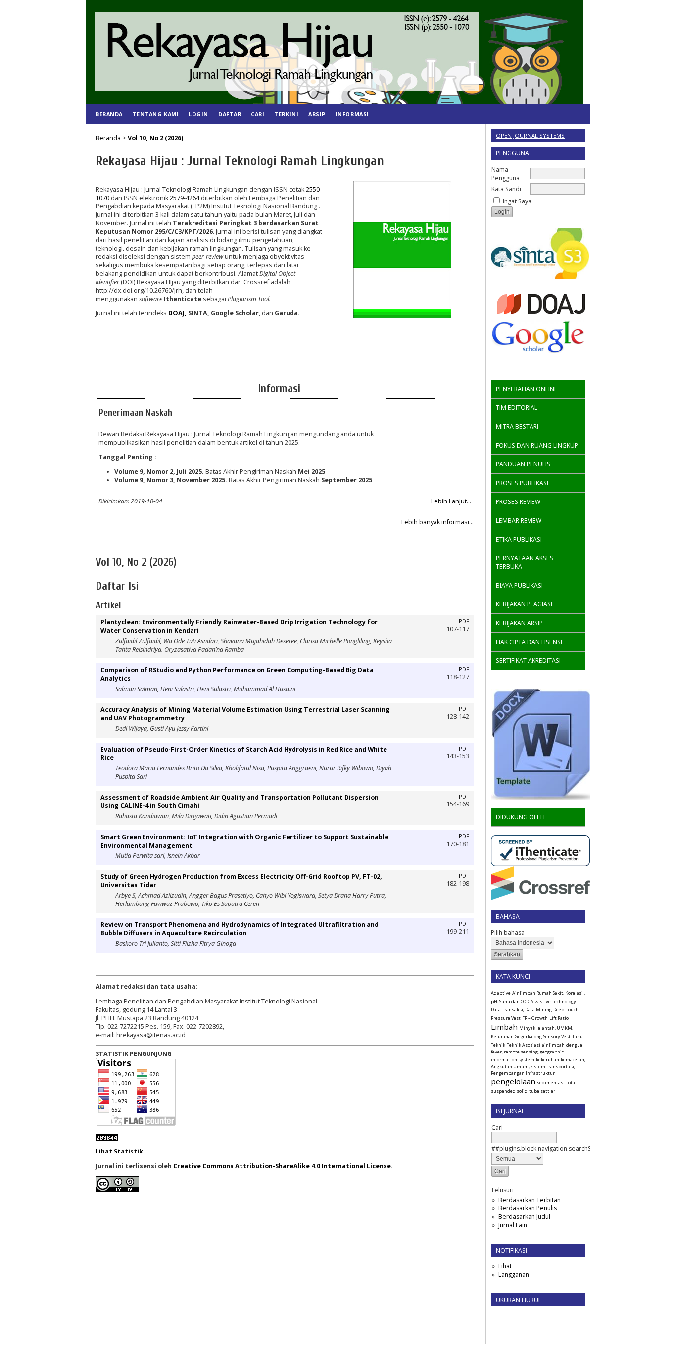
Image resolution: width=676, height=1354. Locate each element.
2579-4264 (184, 198)
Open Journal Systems (530, 135)
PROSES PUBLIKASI (522, 483)
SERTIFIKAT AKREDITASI (528, 660)
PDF (464, 621)
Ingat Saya (517, 201)
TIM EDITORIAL (516, 407)
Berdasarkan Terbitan (529, 1200)
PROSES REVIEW (518, 502)
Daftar (229, 114)
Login (198, 114)
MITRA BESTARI (517, 426)
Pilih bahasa (508, 932)
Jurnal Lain (512, 1225)
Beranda (109, 114)
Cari (257, 114)
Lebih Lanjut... (451, 501)
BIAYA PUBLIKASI (519, 585)
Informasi (352, 114)
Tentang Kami (156, 114)
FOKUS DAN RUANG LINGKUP (537, 445)
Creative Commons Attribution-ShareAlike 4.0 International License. (283, 1166)
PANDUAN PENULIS (523, 464)
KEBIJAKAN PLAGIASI (524, 604)
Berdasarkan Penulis (527, 1208)
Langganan (513, 1274)
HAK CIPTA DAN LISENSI (529, 642)
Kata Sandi (506, 189)
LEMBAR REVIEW (518, 520)
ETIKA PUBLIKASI (519, 539)
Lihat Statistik (119, 1151)
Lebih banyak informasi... (437, 522)
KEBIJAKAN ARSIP (519, 623)
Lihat (505, 1266)
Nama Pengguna (505, 173)
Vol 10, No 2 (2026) (155, 138)
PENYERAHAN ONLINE (527, 389)
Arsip (317, 114)
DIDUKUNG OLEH (520, 817)
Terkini (286, 114)
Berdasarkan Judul (524, 1216)
